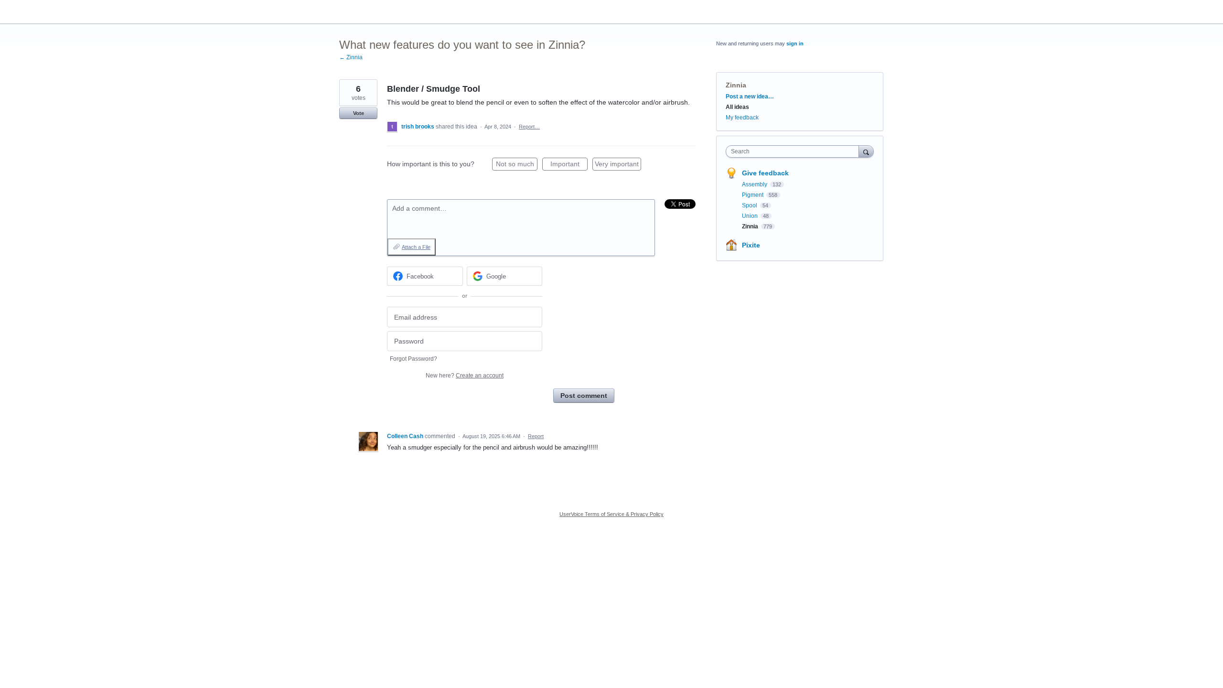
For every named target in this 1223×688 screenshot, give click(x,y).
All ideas (737, 107)
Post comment (583, 395)
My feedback (742, 117)
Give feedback (765, 173)
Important (569, 165)
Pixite (751, 245)
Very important (618, 165)
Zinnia (736, 85)
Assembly (755, 184)
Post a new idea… (750, 96)
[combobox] (794, 151)
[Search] (866, 151)
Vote (358, 113)
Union (750, 216)
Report (536, 436)
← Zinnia (351, 57)
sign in (795, 43)
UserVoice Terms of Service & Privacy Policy (611, 514)
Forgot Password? (413, 358)
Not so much (516, 165)
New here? (465, 375)
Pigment (753, 195)
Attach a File (416, 247)
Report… (529, 126)
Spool (750, 205)
